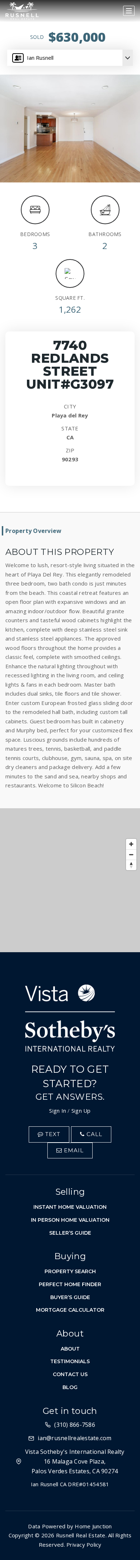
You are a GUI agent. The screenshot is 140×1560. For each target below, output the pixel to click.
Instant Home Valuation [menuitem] (70, 1207)
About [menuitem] (70, 1349)
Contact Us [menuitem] (70, 1374)
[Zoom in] (131, 844)
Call (93, 1134)
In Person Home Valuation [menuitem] (70, 1220)
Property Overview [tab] (33, 531)
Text (51, 1134)
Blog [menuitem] (70, 1387)
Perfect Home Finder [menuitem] (70, 1284)
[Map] (70, 880)
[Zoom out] (131, 854)
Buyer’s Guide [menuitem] (70, 1297)
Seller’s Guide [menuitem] (70, 1233)
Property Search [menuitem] (70, 1271)
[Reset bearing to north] (131, 865)
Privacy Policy (84, 1544)
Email (73, 1150)
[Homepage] (22, 11)
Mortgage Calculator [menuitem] (70, 1310)
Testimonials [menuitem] (70, 1361)
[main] (70, 476)
